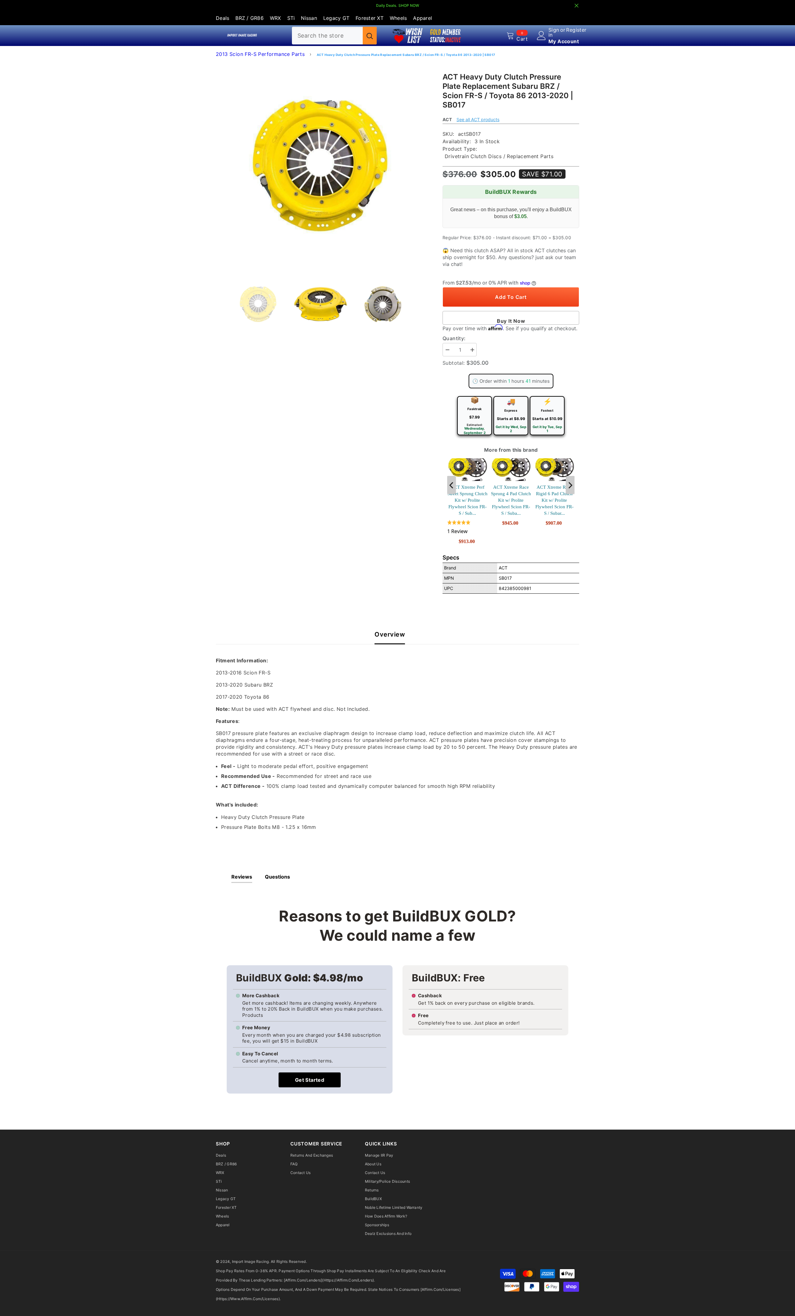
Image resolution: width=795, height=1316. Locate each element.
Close (576, 5)
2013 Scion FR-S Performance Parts (260, 54)
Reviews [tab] (241, 877)
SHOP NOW (408, 5)
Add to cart (510, 297)
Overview (390, 634)
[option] (320, 165)
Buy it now (511, 321)
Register (576, 30)
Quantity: (454, 338)
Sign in (553, 32)
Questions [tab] (277, 877)
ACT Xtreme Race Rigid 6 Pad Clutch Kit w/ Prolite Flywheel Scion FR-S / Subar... (554, 500)
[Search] (334, 35)
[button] (467, 527)
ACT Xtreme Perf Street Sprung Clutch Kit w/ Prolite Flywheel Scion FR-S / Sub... (467, 500)
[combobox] (327, 35)
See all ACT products (478, 119)
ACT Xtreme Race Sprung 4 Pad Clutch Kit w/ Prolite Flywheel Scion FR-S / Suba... (511, 500)
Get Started (309, 1080)
